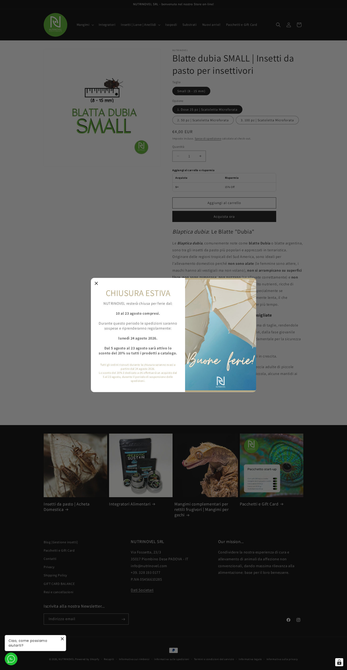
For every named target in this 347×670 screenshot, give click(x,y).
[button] (96, 283)
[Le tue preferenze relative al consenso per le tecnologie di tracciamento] (339, 662)
